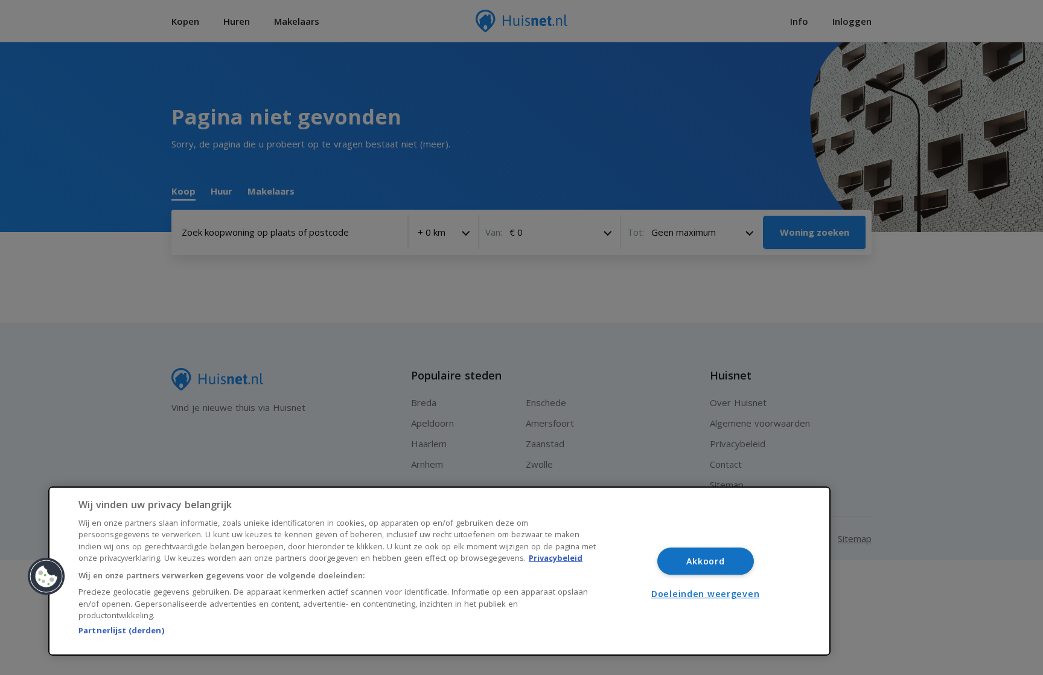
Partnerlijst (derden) (121, 630)
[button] (46, 576)
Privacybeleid (555, 557)
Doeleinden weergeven (705, 593)
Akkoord (705, 561)
